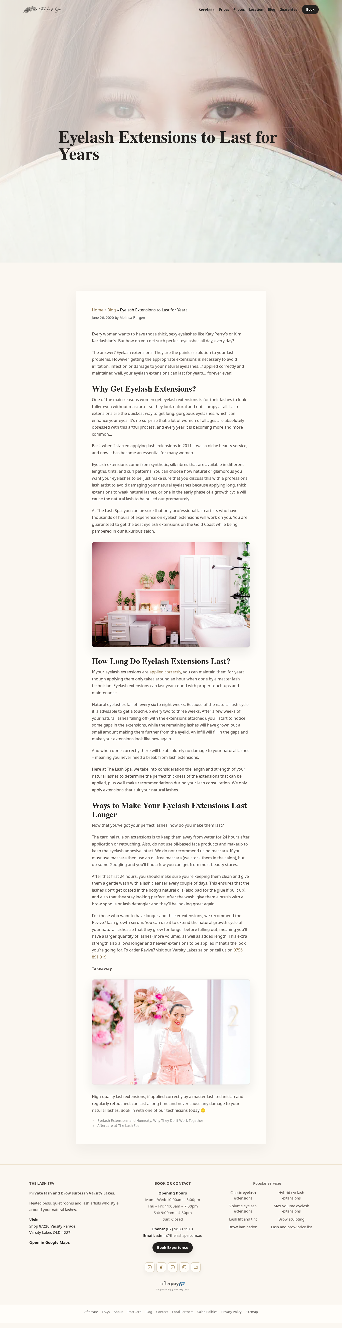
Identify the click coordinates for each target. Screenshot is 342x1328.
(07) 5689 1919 (179, 1228)
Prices (224, 9)
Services (206, 9)
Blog (271, 9)
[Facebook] (161, 1267)
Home (97, 310)
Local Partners (182, 1311)
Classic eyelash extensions (243, 1195)
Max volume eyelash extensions (291, 1208)
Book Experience (172, 1247)
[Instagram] (149, 1267)
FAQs (106, 1311)
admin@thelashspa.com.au (179, 1235)
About (118, 1311)
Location (256, 9)
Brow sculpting (291, 1219)
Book (310, 9)
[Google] (184, 1267)
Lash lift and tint (243, 1219)
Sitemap (252, 1311)
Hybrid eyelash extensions (291, 1195)
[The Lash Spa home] (42, 9)
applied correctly (165, 672)
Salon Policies (207, 1311)
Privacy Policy (231, 1311)
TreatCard (134, 1311)
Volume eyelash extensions (243, 1208)
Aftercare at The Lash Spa (118, 1125)
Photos (239, 9)
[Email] (196, 1267)
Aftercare (91, 1311)
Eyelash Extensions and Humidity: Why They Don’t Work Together (150, 1120)
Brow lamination (243, 1226)
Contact (162, 1311)
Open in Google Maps (49, 1242)
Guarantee (288, 9)
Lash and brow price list (291, 1226)
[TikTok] (173, 1267)
